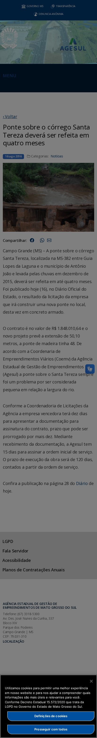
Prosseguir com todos (50, 729)
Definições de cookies (51, 716)
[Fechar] (91, 681)
